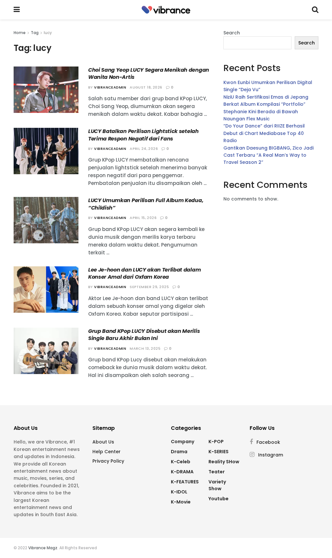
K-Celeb (180, 461)
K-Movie (181, 502)
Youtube (218, 498)
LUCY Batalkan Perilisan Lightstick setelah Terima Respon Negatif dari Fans (143, 134)
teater (216, 471)
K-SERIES (218, 451)
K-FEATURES (185, 482)
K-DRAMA (182, 471)
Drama (179, 451)
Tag (35, 32)
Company (182, 441)
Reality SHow (223, 461)
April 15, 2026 (143, 217)
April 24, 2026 (144, 148)
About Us (103, 442)
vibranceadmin (110, 87)
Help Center (106, 451)
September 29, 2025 (149, 286)
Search (231, 33)
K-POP (216, 441)
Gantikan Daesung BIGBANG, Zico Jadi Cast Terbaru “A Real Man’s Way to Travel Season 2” (268, 155)
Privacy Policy (108, 461)
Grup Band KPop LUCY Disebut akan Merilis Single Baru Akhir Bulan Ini (144, 334)
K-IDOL (179, 492)
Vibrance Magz (42, 548)
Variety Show (217, 485)
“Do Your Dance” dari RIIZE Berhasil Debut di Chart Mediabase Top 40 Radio (264, 133)
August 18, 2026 (146, 87)
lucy (48, 32)
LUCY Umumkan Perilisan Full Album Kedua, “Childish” (145, 204)
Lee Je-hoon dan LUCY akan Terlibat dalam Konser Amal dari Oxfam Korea (144, 273)
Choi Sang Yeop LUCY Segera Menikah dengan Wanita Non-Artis (148, 73)
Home (20, 32)
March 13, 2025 (145, 348)
